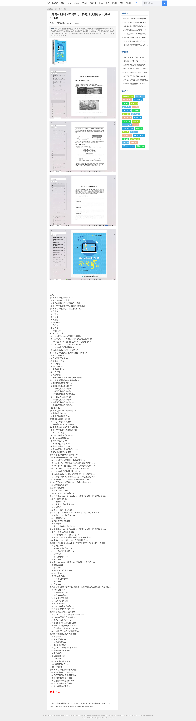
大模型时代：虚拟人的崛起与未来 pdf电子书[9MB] (140, 26)
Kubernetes (128, 128)
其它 (64, 9)
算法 (126, 132)
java (69, 3)
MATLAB (135, 139)
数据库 (128, 3)
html (126, 103)
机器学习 (127, 100)
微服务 (135, 114)
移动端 (114, 3)
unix (125, 139)
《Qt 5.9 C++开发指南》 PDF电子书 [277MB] (138, 61)
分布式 (126, 107)
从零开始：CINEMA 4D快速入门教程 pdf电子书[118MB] (74, 706)
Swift (134, 142)
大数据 (84, 3)
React (136, 121)
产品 (134, 132)
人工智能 (93, 3)
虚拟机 (140, 146)
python (76, 3)
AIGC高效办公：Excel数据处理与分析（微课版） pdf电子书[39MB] (146, 34)
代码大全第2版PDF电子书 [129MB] (135, 72)
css (135, 107)
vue (136, 125)
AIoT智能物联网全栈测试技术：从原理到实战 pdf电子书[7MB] (144, 30)
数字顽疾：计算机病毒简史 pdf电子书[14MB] (138, 18)
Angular (127, 125)
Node (126, 114)
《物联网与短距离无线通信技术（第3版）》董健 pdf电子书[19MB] (145, 45)
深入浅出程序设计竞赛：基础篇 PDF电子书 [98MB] (140, 80)
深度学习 (140, 96)
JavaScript (128, 96)
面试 (136, 110)
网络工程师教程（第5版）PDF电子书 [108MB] (139, 69)
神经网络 (127, 135)
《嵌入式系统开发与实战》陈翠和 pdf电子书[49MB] (140, 37)
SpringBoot (139, 135)
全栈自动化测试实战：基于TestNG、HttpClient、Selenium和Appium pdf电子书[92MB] (84, 703)
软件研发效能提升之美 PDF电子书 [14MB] (137, 76)
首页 (63, 3)
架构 (107, 3)
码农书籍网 (52, 3)
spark (134, 103)
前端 (121, 3)
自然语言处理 (128, 146)
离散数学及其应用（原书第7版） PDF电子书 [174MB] (141, 65)
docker (137, 117)
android (127, 110)
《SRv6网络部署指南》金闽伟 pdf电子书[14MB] (139, 22)
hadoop (138, 100)
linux (101, 3)
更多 (136, 3)
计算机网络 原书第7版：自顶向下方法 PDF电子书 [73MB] (142, 57)
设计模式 (127, 117)
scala (139, 128)
